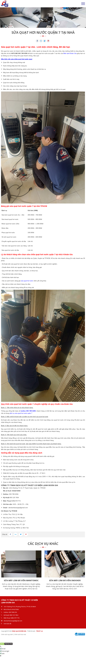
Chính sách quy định (7, 634)
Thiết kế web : (31, 631)
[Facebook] (37, 40)
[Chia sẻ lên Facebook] (10, 534)
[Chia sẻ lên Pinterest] (26, 534)
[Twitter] (44, 40)
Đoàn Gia (5, 258)
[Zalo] (40, 40)
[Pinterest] (48, 40)
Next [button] (84, 570)
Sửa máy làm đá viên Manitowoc (21, 580)
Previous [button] (2, 570)
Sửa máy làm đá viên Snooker (65, 580)
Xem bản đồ (7, 624)
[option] (43, 17)
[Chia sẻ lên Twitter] (21, 534)
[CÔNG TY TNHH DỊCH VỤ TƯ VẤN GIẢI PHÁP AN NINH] (5, 4)
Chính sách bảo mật (20, 634)
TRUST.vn (39, 631)
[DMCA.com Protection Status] (6, 644)
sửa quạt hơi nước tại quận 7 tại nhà (47, 53)
